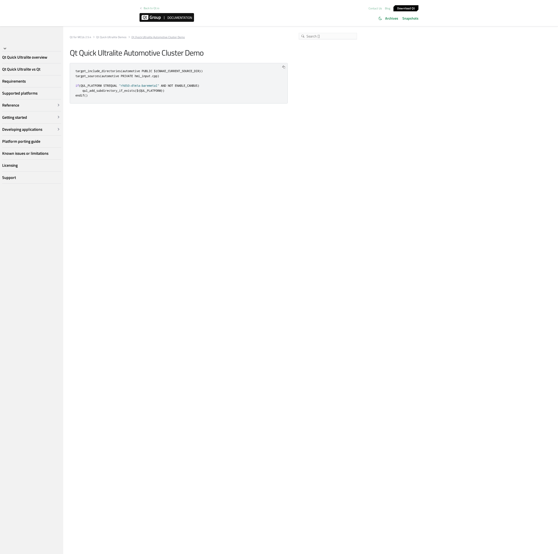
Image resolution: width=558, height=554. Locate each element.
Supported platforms (19, 93)
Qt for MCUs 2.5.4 (80, 37)
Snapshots (410, 18)
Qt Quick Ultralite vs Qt (21, 69)
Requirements (14, 81)
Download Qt (406, 8)
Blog (387, 8)
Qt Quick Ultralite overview (24, 57)
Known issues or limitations (25, 153)
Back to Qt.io (151, 8)
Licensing (10, 165)
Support (9, 177)
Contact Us (375, 8)
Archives (391, 18)
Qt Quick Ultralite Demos (111, 37)
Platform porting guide (21, 141)
